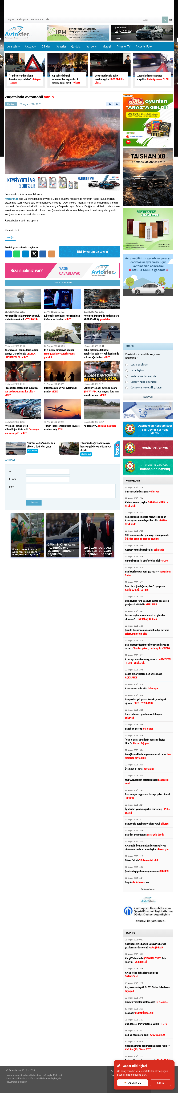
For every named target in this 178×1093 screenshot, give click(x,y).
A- (109, 104)
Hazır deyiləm (137, 370)
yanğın (10, 237)
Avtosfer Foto (144, 46)
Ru (170, 19)
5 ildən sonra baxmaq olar (144, 376)
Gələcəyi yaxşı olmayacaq (144, 381)
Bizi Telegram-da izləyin (92, 251)
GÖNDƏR (34, 503)
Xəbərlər (61, 46)
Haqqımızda (37, 19)
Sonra (160, 1082)
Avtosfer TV (124, 46)
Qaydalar (76, 46)
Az (165, 19)
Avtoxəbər (31, 48)
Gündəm (46, 48)
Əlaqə (48, 19)
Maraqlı (107, 48)
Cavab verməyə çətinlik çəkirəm (146, 387)
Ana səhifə (13, 46)
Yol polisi (92, 46)
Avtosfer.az (11, 198)
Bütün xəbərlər (148, 889)
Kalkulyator (22, 19)
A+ (116, 104)
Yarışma (10, 19)
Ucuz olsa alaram (139, 364)
